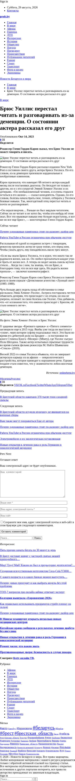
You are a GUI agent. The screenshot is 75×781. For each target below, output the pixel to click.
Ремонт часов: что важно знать (19, 646)
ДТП (10, 35)
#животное (66, 737)
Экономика (13, 72)
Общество (13, 44)
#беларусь (44, 727)
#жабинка (56, 738)
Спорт (10, 63)
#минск (14, 743)
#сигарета (40, 751)
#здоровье (15, 741)
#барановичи (24, 728)
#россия (31, 750)
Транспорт (13, 66)
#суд (62, 750)
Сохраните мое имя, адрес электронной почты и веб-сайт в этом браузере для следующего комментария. (37, 524)
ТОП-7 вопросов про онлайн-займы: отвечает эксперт (32, 592)
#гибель (64, 733)
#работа (22, 750)
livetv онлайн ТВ (23, 658)
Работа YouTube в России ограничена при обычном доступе (36, 237)
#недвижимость (8, 747)
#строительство (52, 751)
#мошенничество (47, 744)
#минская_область (29, 744)
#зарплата (5, 740)
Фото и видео (15, 69)
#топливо (4, 754)
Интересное (14, 38)
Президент (13, 50)
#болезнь (5, 378)
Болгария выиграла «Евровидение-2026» (26, 597)
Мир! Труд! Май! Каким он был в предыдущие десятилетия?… (37, 565)
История (12, 41)
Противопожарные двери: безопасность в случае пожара (35, 652)
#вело (56, 734)
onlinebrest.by (67, 372)
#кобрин (32, 741)
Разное (11, 60)
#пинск (47, 747)
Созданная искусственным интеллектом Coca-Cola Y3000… (36, 571)
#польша (65, 747)
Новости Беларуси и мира (15, 78)
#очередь (38, 747)
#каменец (24, 741)
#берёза (59, 728)
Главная (11, 22)
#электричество (32, 754)
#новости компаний (25, 748)
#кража (55, 740)
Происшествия (16, 53)
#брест (7, 733)
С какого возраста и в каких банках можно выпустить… (33, 577)
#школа (22, 754)
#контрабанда (44, 740)
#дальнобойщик (36, 737)
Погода (11, 47)
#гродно (23, 738)
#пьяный (13, 751)
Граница (12, 31)
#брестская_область (33, 733)
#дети (48, 737)
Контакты (13, 10)
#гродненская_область (9, 738)
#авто (4, 728)
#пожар (55, 747)
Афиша (11, 28)
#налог (60, 744)
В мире (11, 25)
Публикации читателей (21, 57)
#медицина (4, 744)
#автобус (12, 729)
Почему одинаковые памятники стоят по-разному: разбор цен (37, 231)
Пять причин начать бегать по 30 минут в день (28, 550)
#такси (67, 751)
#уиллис (16, 378)
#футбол (13, 753)
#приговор (4, 751)
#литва (63, 741)
